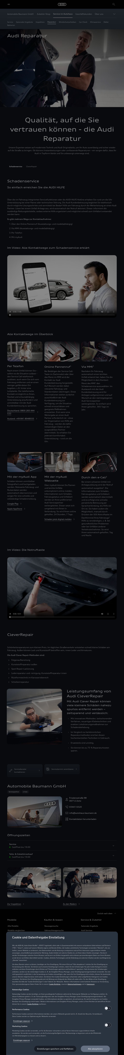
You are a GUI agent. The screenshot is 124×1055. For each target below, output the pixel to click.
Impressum (90, 984)
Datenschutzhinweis (74, 984)
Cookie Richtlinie (54, 984)
